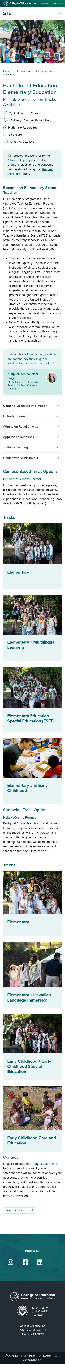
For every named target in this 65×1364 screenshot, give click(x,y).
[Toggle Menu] (60, 13)
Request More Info (45, 1164)
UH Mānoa (29, 1355)
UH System (45, 1355)
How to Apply (18, 160)
